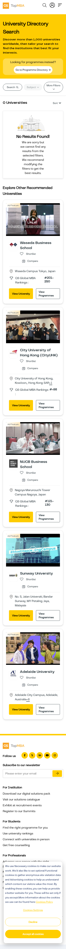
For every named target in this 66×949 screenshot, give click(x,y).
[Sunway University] (13, 575)
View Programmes (46, 293)
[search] (45, 6)
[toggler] (60, 4)
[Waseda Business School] (13, 244)
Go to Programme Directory (32, 69)
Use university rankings (18, 833)
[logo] (13, 5)
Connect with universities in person (26, 839)
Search (11, 87)
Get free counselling (16, 845)
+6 (28, 700)
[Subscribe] (57, 773)
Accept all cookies (33, 934)
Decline (33, 922)
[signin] (52, 4)
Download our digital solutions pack (26, 793)
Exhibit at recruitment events (22, 805)
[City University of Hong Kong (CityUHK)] (13, 352)
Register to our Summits (19, 811)
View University (21, 293)
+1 (50, 383)
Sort (55, 103)
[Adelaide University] (13, 673)
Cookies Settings (33, 910)
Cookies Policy (44, 901)
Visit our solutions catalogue (21, 799)
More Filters (53, 85)
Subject (31, 87)
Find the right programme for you (25, 827)
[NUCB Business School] (13, 463)
